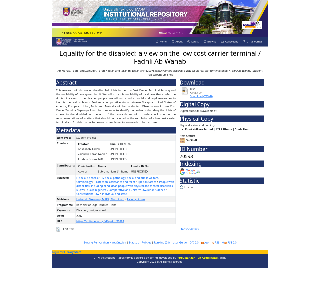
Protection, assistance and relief (114, 182)
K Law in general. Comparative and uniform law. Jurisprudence (125, 190)
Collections (231, 41)
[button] (58, 229)
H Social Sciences (87, 178)
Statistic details (189, 229)
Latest (194, 41)
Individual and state (114, 194)
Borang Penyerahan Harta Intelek (105, 242)
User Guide (179, 242)
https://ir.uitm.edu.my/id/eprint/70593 (100, 221)
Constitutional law (87, 194)
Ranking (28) (162, 242)
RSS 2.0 (231, 242)
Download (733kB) (201, 96)
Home (163, 41)
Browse (211, 41)
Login (66, 252)
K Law (80, 190)
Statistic (134, 242)
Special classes (147, 182)
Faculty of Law (136, 199)
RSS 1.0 (219, 242)
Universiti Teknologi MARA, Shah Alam (100, 199)
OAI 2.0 (194, 242)
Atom (207, 242)
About (178, 41)
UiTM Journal (254, 41)
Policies (146, 242)
